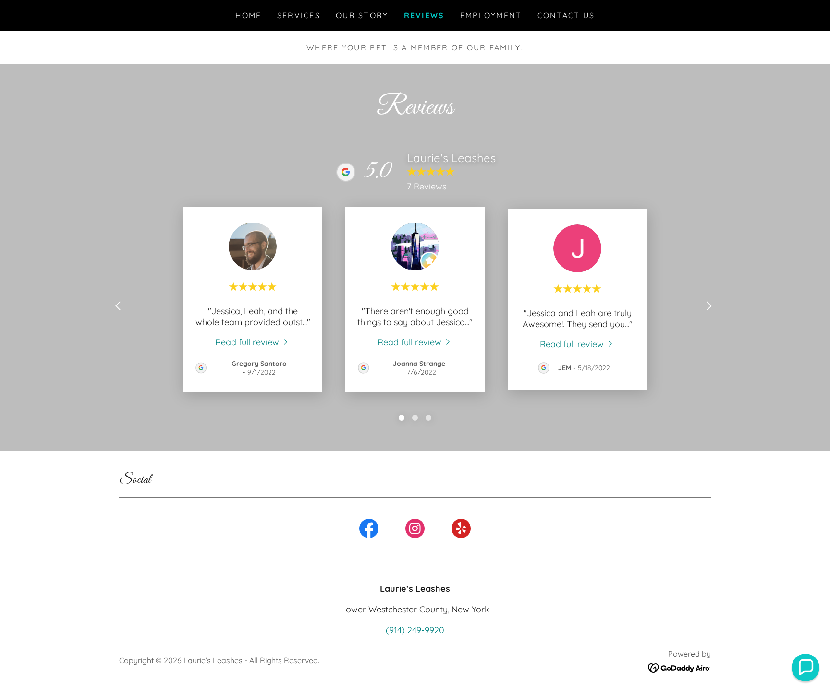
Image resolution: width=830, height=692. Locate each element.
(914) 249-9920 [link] (415, 629)
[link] (252, 342)
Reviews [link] (424, 15)
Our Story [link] (362, 15)
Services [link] (298, 15)
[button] (805, 667)
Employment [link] (491, 15)
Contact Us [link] (566, 15)
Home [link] (248, 15)
